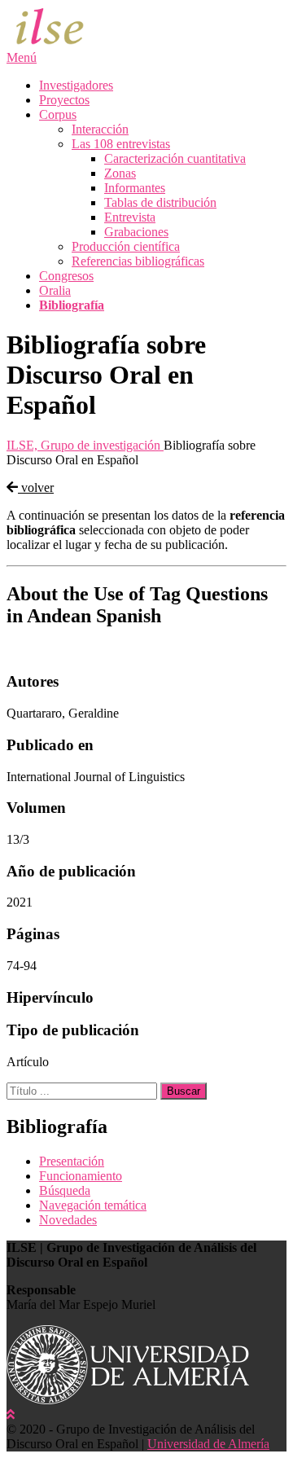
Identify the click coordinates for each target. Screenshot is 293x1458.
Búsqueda (64, 1190)
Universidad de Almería (208, 1444)
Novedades (68, 1220)
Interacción (100, 129)
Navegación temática (92, 1205)
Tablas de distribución (160, 202)
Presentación (71, 1161)
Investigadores (76, 85)
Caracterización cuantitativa (175, 158)
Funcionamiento (80, 1176)
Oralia (55, 290)
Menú (22, 57)
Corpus (58, 114)
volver (36, 487)
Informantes (134, 188)
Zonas (120, 173)
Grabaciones (136, 232)
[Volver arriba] (11, 1414)
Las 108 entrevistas (121, 144)
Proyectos (64, 100)
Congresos (66, 276)
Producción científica (126, 246)
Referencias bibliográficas (138, 261)
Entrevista (129, 217)
